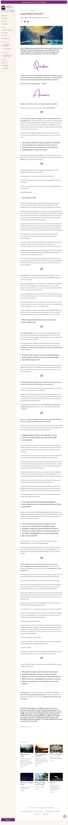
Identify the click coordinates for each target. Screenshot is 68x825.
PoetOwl (8, 6)
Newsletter (6, 38)
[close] (66, 2)
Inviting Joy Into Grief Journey (8, 55)
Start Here (6, 18)
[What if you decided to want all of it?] (41, 756)
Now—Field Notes (8, 30)
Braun (52, 807)
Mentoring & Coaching (7, 45)
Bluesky (6, 68)
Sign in (8, 823)
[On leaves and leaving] (56, 756)
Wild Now (32, 10)
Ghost (47, 807)
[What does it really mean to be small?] (41, 783)
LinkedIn (6, 65)
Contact (6, 62)
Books (5, 35)
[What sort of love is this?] (26, 756)
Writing (6, 32)
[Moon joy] (56, 783)
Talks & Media (7, 48)
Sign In (5, 24)
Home (5, 15)
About (5, 21)
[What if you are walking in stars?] (26, 783)
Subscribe (8, 819)
